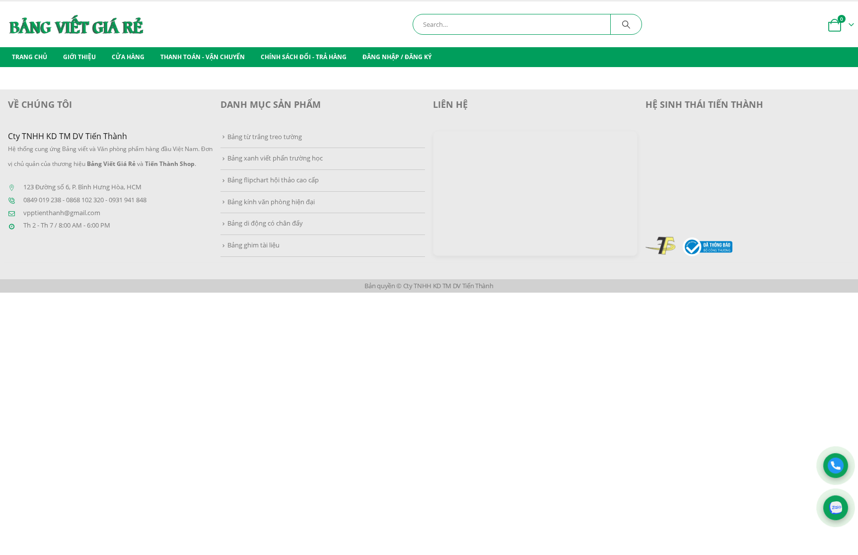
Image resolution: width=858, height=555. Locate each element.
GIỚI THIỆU (79, 57)
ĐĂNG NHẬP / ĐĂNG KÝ (396, 57)
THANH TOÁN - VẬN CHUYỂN (202, 57)
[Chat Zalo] (835, 507)
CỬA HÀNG (128, 57)
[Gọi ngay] (835, 465)
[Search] (626, 24)
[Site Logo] (115, 24)
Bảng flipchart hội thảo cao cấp (273, 180)
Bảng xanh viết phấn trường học (275, 158)
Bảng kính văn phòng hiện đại (271, 202)
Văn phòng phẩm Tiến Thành (715, 166)
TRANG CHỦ (29, 57)
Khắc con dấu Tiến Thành (709, 186)
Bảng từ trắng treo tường (264, 137)
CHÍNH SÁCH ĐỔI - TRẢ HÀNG (304, 57)
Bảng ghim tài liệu (253, 245)
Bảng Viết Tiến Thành (703, 207)
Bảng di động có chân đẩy (265, 223)
